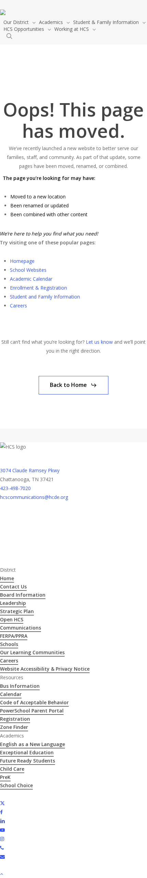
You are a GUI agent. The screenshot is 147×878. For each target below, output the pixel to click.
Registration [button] (15, 719)
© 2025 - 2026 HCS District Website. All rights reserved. (60, 794)
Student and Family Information (45, 296)
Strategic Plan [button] (17, 611)
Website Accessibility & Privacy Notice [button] (45, 669)
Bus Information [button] (20, 686)
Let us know (99, 342)
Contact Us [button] (13, 586)
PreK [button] (5, 777)
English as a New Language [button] (32, 744)
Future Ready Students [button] (27, 760)
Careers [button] (9, 660)
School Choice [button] (16, 785)
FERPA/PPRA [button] (13, 636)
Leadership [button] (13, 603)
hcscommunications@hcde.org (34, 497)
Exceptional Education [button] (27, 752)
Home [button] (7, 578)
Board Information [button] (22, 595)
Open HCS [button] (11, 619)
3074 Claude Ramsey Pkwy (29, 470)
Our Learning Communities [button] (32, 652)
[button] (73, 385)
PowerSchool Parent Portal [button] (32, 710)
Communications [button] (20, 627)
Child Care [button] (12, 769)
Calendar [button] (11, 694)
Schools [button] (9, 644)
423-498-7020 (15, 488)
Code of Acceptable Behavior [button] (34, 702)
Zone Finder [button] (14, 727)
